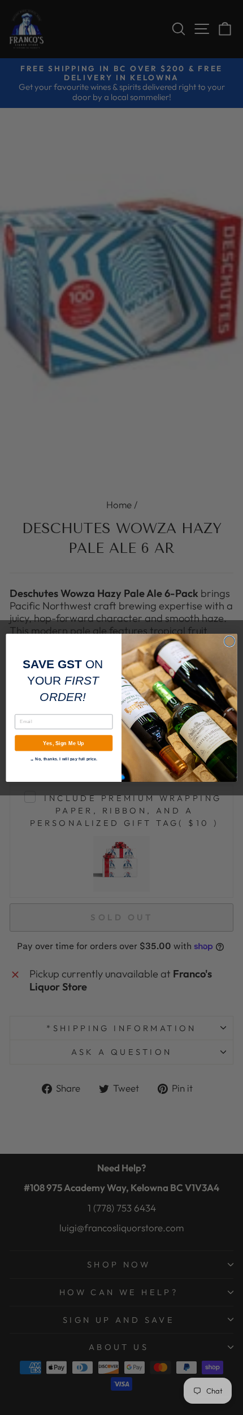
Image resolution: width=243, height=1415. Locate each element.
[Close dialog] (229, 641)
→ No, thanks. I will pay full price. (64, 758)
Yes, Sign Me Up (63, 743)
